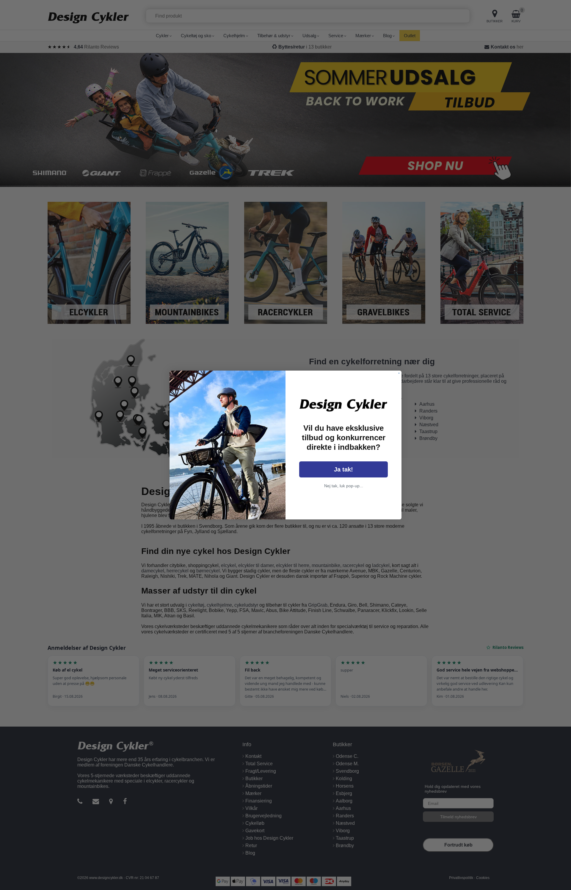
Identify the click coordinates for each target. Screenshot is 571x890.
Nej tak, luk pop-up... (343, 485)
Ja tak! (343, 469)
